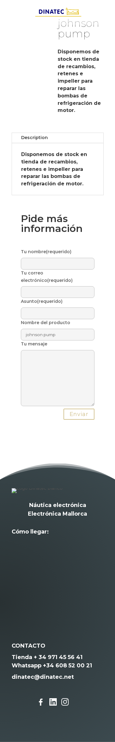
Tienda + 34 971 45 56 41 (47, 657)
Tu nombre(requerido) (46, 251)
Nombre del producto (45, 322)
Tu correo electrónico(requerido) (47, 276)
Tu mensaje (34, 344)
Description (34, 137)
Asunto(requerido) (42, 301)
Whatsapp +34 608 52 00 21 (52, 665)
